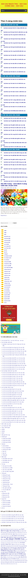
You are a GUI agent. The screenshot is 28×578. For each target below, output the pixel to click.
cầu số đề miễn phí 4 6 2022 (7, 535)
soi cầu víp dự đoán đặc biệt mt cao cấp (12, 392)
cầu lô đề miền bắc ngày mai (10, 534)
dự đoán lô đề (10, 540)
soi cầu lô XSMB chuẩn (13, 558)
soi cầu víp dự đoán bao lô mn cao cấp (11, 407)
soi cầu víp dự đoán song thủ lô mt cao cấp (13, 402)
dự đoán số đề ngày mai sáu (15, 542)
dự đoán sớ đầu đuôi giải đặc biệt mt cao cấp (13, 400)
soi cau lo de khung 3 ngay (13, 547)
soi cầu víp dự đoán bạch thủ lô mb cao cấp (13, 353)
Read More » (4, 215)
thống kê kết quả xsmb (19, 560)
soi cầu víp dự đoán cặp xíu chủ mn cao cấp (13, 409)
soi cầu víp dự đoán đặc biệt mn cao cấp (12, 411)
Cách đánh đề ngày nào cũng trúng (14, 532)
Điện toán (4, 456)
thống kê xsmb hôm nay (11, 562)
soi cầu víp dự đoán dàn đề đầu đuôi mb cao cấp (14, 365)
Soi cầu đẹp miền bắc (7, 342)
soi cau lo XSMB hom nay (11, 552)
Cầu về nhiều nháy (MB (8, 471)
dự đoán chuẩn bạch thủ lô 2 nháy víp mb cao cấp (14, 522)
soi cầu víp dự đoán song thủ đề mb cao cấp (13, 381)
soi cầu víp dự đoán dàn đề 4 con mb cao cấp (13, 358)
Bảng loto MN (5, 497)
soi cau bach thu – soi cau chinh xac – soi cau (14, 5)
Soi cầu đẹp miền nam (7, 405)
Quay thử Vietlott (7, 300)
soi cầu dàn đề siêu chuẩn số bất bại (12, 557)
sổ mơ (3, 508)
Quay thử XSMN (7, 296)
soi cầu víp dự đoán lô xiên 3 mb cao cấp (12, 378)
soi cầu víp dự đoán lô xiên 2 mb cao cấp (12, 376)
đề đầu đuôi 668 (5, 563)
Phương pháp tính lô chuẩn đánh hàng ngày (14, 545)
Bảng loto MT (5, 495)
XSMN (5, 232)
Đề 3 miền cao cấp (11, 187)
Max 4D (4, 453)
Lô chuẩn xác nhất (6, 425)
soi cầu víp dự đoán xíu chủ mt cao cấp (12, 403)
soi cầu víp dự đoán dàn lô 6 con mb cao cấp (13, 372)
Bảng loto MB (5, 493)
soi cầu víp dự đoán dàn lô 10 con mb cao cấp (13, 367)
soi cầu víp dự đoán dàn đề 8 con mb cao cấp (13, 361)
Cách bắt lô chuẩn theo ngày (15, 529)
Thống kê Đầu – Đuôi (8, 281)
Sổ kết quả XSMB (7, 238)
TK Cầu (3, 464)
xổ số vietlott (6, 244)
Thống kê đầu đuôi (7, 269)
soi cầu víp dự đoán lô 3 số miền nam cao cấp (13, 414)
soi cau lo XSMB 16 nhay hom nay (12, 549)
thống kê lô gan (6, 475)
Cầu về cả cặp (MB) (7, 265)
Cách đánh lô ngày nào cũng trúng (12, 530)
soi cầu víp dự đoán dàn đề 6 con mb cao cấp (13, 360)
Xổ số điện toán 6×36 (7, 458)
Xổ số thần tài (6, 259)
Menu (2, 10)
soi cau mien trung (11, 555)
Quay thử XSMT (7, 298)
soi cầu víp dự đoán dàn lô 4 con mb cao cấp (13, 369)
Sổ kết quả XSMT (7, 242)
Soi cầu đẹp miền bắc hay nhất (9, 370)
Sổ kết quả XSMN (7, 240)
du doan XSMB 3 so (15, 539)
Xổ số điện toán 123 (7, 257)
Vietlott (3, 444)
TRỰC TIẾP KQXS (6, 427)
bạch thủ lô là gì (4, 529)
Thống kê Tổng (7, 283)
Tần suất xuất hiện (7, 285)
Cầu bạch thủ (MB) (7, 261)
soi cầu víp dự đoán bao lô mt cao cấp (11, 389)
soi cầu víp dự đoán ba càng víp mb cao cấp (13, 347)
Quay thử (4, 498)
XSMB (5, 230)
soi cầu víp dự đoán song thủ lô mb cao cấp (13, 385)
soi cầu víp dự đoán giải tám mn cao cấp (12, 413)
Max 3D (5, 250)
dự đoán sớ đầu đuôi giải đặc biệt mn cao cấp (13, 418)
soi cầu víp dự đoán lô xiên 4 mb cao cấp (12, 380)
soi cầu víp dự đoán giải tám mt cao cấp (12, 394)
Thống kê (4, 455)
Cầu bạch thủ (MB (6, 466)
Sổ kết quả (4, 436)
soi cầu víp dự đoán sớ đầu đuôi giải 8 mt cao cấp (14, 398)
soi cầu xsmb (5, 560)
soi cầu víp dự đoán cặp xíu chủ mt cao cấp (13, 391)
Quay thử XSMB (7, 294)
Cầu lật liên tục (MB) (7, 263)
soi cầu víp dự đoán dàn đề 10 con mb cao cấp (13, 363)
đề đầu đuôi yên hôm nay (12, 563)
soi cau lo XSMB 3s (12, 549)
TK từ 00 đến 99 (7, 287)
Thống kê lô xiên (7, 273)
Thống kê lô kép (7, 275)
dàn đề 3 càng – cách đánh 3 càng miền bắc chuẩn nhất (14, 184)
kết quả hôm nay (7, 236)
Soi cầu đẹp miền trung (7, 387)
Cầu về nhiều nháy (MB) (8, 267)
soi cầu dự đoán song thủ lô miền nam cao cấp (13, 420)
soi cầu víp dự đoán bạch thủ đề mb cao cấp (13, 349)
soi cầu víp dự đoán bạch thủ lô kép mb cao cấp (14, 351)
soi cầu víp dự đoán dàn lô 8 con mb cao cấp (13, 374)
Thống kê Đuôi (7, 279)
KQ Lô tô (4, 491)
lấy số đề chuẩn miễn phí (18, 544)
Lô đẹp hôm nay (9, 544)
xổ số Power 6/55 (7, 248)
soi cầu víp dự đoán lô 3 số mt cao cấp (11, 396)
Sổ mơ (5, 302)
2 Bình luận (3, 187)
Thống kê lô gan (7, 271)
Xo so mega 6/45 (7, 246)
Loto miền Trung (7, 292)
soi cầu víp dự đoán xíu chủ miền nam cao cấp (13, 422)
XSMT (5, 234)
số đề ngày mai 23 (11, 560)
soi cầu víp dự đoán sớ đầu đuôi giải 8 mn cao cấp (14, 416)
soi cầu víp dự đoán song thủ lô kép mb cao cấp (14, 383)
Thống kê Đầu (6, 277)
